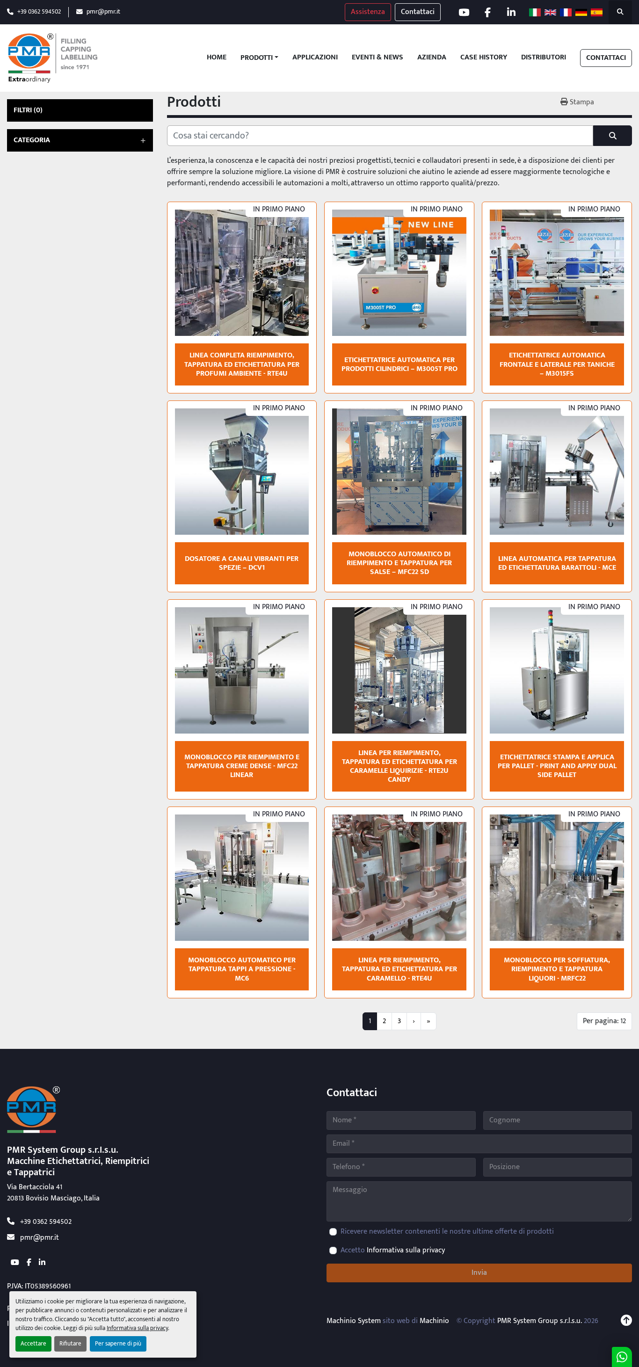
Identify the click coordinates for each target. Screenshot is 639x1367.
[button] (259, 58)
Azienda (431, 58)
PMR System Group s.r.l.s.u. (539, 1321)
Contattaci (418, 12)
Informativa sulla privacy (137, 1328)
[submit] (612, 135)
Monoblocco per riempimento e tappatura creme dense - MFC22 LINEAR (241, 766)
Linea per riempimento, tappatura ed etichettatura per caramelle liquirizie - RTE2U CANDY (399, 766)
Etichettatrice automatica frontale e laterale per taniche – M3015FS (557, 364)
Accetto (393, 1250)
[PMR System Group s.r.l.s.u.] (33, 1109)
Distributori (543, 58)
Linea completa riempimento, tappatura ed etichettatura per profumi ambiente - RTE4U (241, 364)
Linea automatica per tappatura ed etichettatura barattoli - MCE (557, 563)
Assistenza (368, 12)
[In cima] (626, 1321)
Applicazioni (315, 58)
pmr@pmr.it (103, 12)
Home (216, 58)
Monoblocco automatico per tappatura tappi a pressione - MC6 (242, 969)
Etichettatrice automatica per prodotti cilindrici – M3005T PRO (399, 364)
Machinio (434, 1321)
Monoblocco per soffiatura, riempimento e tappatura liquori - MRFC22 (557, 969)
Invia (479, 1272)
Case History (483, 58)
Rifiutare (70, 1344)
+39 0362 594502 (39, 12)
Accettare (33, 1344)
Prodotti (256, 58)
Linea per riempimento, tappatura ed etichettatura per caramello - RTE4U (399, 969)
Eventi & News (377, 58)
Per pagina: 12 (604, 1021)
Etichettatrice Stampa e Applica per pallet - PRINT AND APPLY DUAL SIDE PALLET (557, 766)
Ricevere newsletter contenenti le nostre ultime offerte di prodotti (447, 1231)
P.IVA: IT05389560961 (39, 1286)
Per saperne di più (118, 1344)
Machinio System (354, 1321)
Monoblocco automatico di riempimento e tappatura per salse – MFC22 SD (399, 563)
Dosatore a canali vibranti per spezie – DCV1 (241, 563)
